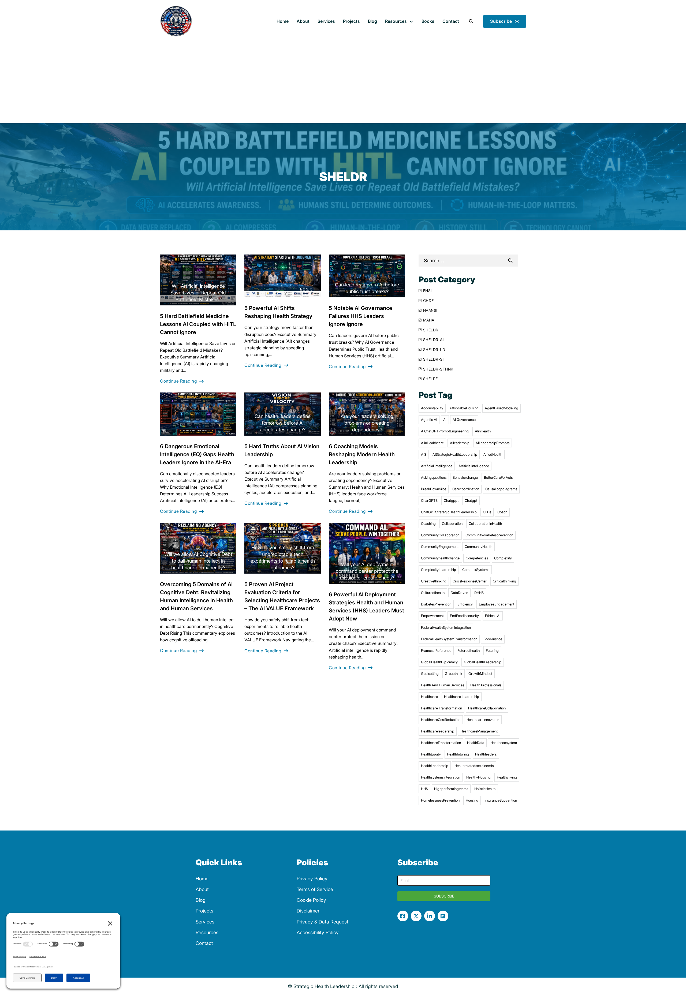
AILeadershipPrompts (492, 443)
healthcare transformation (441, 708)
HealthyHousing (478, 777)
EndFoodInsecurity (464, 616)
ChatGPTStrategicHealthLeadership (449, 512)
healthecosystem (503, 742)
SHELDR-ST (434, 359)
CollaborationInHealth (485, 523)
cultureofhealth (433, 592)
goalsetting (430, 673)
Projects (351, 21)
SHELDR (430, 330)
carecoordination (465, 489)
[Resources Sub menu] (411, 21)
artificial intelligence (436, 466)
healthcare (429, 696)
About (303, 21)
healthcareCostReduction (440, 719)
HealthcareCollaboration (487, 708)
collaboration (452, 523)
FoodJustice (492, 639)
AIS (423, 454)
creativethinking (433, 581)
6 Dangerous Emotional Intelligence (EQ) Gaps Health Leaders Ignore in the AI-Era (197, 454)
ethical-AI (492, 616)
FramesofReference (436, 650)
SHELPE (430, 378)
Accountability (432, 408)
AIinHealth (483, 431)
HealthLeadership (434, 766)
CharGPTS (429, 500)
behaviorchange (465, 477)
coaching (428, 523)
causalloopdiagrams (501, 489)
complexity (503, 558)
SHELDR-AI (433, 339)
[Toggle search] (471, 21)
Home (283, 21)
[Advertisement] (343, 83)
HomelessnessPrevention (440, 800)
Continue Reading (178, 381)
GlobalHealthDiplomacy (439, 662)
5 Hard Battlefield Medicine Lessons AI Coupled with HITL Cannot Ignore (198, 324)
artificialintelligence (473, 466)
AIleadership (459, 443)
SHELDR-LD (434, 349)
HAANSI (430, 310)
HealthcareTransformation (441, 742)
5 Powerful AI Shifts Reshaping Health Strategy (278, 312)
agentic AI (429, 419)
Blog (372, 21)
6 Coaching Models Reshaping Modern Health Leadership (362, 454)
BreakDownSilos (433, 489)
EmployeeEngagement (496, 604)
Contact (450, 21)
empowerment (432, 616)
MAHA (428, 320)
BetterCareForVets (498, 477)
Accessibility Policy (318, 932)
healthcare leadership (461, 696)
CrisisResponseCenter (470, 581)
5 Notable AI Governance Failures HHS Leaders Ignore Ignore (360, 316)
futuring (492, 650)
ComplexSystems (475, 569)
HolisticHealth (484, 789)
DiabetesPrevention (436, 604)
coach (502, 512)
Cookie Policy (311, 900)
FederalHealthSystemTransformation (449, 639)
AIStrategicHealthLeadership (455, 454)
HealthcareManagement (479, 731)
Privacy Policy (312, 878)
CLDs (487, 512)
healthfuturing (458, 754)
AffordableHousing (464, 408)
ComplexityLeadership (438, 569)
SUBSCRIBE (444, 896)
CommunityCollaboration (440, 535)
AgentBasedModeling (501, 408)
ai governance (464, 419)
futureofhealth (468, 650)
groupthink (453, 673)
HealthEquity (431, 754)
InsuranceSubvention (500, 800)
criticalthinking (504, 581)
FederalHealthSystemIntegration (446, 627)
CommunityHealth (478, 546)
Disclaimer (308, 911)
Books (428, 21)
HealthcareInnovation (483, 719)
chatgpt (471, 500)
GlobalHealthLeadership (482, 662)
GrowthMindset (480, 673)
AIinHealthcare (432, 443)
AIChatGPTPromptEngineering (445, 431)
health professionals (485, 685)
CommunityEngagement (439, 546)
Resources (396, 21)
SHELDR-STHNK (438, 369)
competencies (477, 558)
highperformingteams (451, 789)
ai (444, 419)
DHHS (479, 592)
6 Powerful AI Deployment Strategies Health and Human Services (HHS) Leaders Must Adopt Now (366, 606)
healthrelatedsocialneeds (474, 766)
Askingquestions (433, 477)
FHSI (427, 290)
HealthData (475, 742)
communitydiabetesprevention (489, 535)
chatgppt (451, 500)
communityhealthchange (440, 558)
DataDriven (459, 592)
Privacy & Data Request (322, 922)
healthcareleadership (437, 731)
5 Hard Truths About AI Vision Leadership (281, 450)
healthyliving (507, 777)
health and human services (442, 685)
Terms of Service (315, 889)
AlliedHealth (492, 454)
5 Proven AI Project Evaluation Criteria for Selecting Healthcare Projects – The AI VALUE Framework (282, 596)
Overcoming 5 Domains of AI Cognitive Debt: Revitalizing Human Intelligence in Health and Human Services (196, 596)
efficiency (465, 604)
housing (472, 800)
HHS (424, 789)
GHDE (428, 300)
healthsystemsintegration (440, 777)
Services (326, 21)
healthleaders (486, 754)
